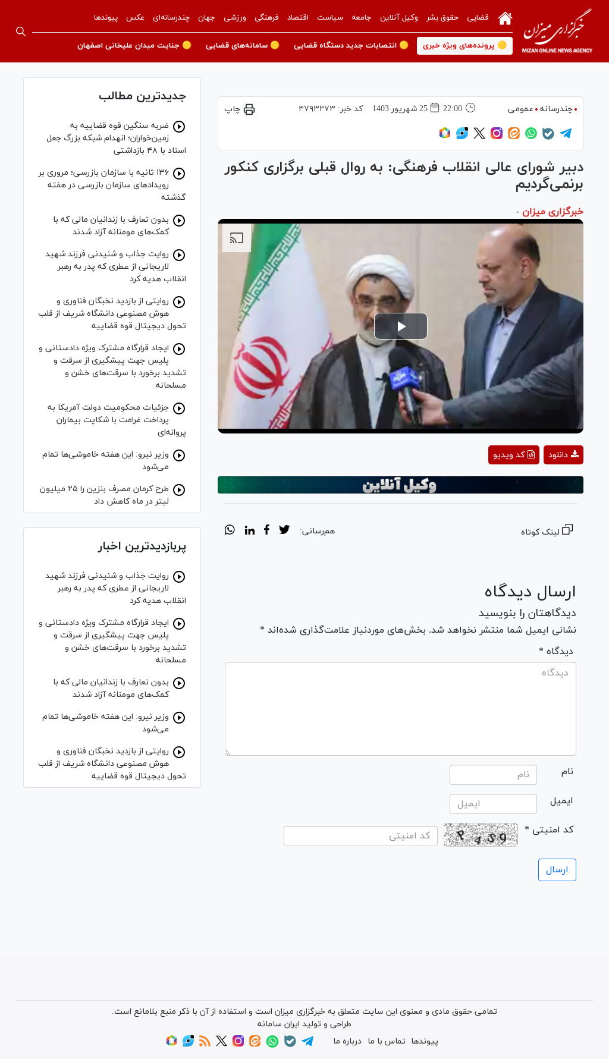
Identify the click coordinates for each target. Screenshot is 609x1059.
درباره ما (347, 1041)
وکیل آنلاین (399, 17)
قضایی (478, 17)
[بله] (548, 137)
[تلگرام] (566, 137)
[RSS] (205, 1044)
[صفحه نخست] (505, 17)
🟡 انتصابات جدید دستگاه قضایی (351, 45)
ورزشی (235, 17)
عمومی (520, 109)
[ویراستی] (462, 137)
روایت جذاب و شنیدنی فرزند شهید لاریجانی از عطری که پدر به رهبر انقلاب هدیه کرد (115, 267)
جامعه (361, 17)
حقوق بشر (442, 17)
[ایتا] (514, 137)
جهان (206, 17)
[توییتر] (479, 137)
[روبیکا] (445, 137)
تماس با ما (387, 1041)
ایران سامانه (279, 1024)
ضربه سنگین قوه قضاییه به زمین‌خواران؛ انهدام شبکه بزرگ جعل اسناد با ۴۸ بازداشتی (116, 138)
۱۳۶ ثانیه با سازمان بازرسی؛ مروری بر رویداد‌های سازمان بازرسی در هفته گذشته (112, 185)
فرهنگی (267, 17)
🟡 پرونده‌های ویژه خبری (465, 45)
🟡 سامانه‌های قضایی (243, 45)
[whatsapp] (230, 531)
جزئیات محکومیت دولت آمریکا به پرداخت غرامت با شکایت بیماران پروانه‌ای (117, 420)
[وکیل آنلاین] (400, 485)
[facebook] (266, 531)
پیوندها (106, 17)
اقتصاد (298, 17)
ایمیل (561, 800)
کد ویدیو (509, 455)
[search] (21, 31)
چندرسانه (556, 109)
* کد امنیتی (549, 830)
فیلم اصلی (542, 486)
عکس (135, 17)
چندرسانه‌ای (171, 17)
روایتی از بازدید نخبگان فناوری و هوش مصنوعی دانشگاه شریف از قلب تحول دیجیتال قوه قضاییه (112, 314)
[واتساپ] (531, 137)
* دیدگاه (556, 651)
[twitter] (284, 531)
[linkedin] (249, 531)
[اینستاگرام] (497, 137)
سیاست (330, 17)
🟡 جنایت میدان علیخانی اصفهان (134, 45)
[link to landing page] (557, 31)
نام (567, 771)
